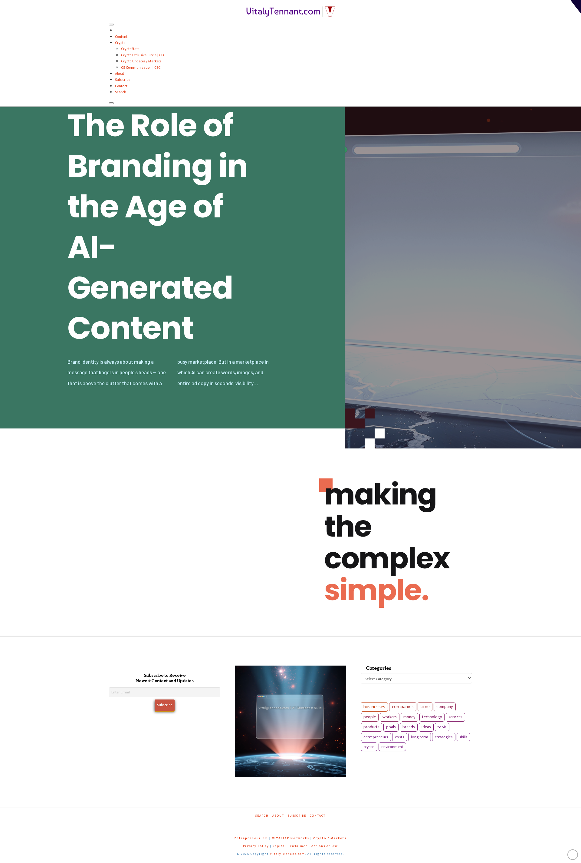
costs (399, 737)
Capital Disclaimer (290, 846)
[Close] (111, 103)
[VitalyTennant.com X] (284, 824)
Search (120, 92)
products (371, 726)
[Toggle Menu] (111, 24)
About (119, 74)
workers (389, 717)
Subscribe (122, 80)
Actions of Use (324, 846)
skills (463, 737)
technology (432, 716)
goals (391, 727)
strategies (444, 737)
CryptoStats (130, 49)
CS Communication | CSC (140, 67)
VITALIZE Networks (290, 838)
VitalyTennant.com (287, 853)
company (444, 706)
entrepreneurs (375, 737)
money (409, 717)
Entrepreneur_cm (251, 838)
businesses (374, 707)
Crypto (120, 43)
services (455, 716)
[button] (575, 7)
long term (419, 737)
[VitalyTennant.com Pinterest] (298, 824)
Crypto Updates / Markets (141, 61)
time (425, 706)
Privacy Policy (256, 846)
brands (408, 727)
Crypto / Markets (329, 838)
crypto (369, 746)
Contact (121, 86)
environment (392, 746)
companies (403, 706)
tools (442, 727)
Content (121, 37)
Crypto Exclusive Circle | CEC (143, 55)
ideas (426, 727)
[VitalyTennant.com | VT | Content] (312, 824)
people (369, 717)
